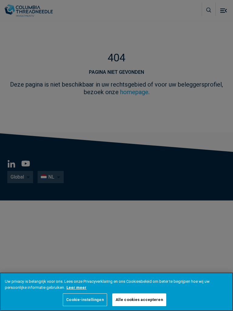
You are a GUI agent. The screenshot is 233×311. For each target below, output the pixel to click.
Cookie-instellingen (84, 299)
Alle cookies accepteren (139, 299)
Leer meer (76, 287)
